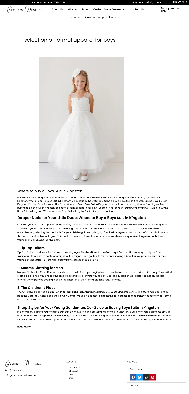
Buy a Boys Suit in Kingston (32, 197)
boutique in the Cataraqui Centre (93, 201)
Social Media (136, 369)
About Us (57, 9)
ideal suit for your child (122, 204)
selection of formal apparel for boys (77, 207)
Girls (70, 9)
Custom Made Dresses (107, 9)
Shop (71, 378)
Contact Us (137, 9)
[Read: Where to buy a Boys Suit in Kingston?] (81, 121)
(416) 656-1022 (13, 370)
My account (74, 367)
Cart (71, 374)
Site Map (134, 385)
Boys (85, 9)
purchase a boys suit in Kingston (36, 207)
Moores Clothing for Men (151, 204)
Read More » (24, 326)
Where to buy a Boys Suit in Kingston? (50, 191)
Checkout (73, 371)
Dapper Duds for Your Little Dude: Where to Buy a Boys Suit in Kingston (89, 197)
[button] (156, 369)
